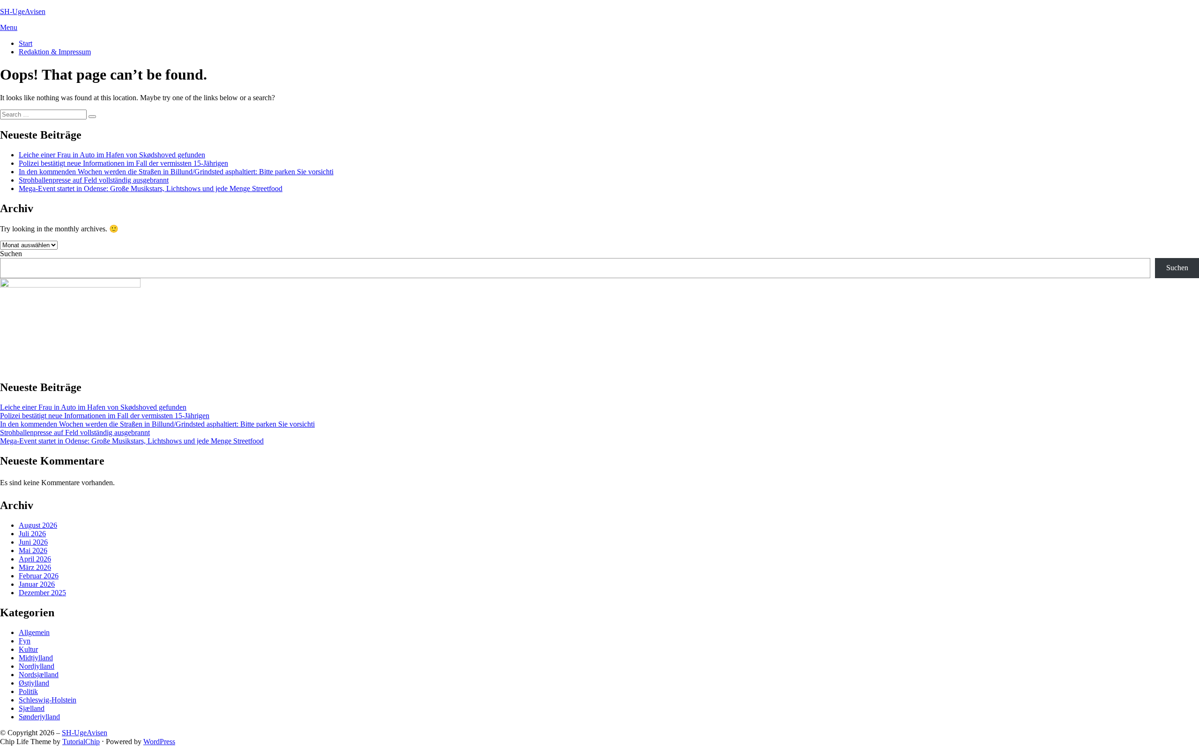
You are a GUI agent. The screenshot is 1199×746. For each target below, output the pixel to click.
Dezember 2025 (42, 593)
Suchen (11, 254)
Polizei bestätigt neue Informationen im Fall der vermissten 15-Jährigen (123, 163)
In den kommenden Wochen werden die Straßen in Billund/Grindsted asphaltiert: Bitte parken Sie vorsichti (176, 172)
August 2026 (38, 525)
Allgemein (34, 632)
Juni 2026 (33, 542)
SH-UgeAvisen (22, 11)
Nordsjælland (39, 675)
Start (25, 43)
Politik (28, 691)
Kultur (28, 649)
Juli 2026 (32, 534)
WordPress (159, 742)
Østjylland (34, 683)
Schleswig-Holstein (47, 700)
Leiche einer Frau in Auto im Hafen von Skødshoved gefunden (112, 155)
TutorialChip (81, 742)
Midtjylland (36, 658)
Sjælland (31, 708)
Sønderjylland (39, 717)
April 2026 (35, 559)
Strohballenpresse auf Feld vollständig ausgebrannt (94, 180)
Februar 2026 (39, 576)
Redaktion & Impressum (55, 52)
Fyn (24, 641)
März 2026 (35, 567)
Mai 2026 (33, 550)
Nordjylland (36, 666)
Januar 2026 (37, 584)
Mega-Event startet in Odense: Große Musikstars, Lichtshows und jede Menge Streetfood (150, 188)
